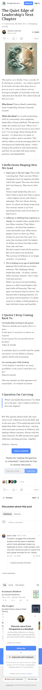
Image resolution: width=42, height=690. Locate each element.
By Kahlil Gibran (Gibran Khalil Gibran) (14, 610)
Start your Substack (15, 679)
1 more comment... (9, 573)
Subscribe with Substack (22, 657)
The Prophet (8, 606)
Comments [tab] (7, 514)
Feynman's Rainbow (11, 591)
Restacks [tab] (17, 514)
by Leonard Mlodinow (11, 594)
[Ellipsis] (39, 535)
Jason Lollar (11, 535)
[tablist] (12, 514)
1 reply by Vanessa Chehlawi (20, 563)
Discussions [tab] (19, 585)
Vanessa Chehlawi (14, 31)
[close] (35, 616)
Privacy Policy (28, 667)
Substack (9, 685)
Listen (37, 32)
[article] (21, 596)
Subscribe (28, 3)
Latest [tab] (10, 585)
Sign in (37, 3)
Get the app (32, 679)
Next (34, 498)
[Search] (37, 585)
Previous (9, 498)
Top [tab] (4, 585)
